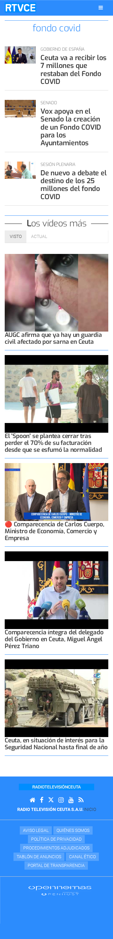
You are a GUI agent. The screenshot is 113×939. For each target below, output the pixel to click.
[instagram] (61, 800)
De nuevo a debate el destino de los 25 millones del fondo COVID (73, 184)
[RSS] (80, 800)
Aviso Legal (36, 830)
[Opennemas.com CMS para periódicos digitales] (60, 890)
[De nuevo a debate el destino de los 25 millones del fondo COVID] (20, 170)
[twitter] (51, 800)
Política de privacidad (56, 839)
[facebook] (41, 800)
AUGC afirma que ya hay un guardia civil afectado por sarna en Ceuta (53, 338)
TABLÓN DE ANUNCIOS (39, 856)
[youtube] (71, 800)
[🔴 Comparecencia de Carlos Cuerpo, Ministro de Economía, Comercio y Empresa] (56, 492)
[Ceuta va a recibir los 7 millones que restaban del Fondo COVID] (20, 55)
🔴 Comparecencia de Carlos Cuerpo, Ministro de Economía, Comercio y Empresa (54, 531)
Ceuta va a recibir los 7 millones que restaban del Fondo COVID (73, 69)
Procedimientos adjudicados (56, 847)
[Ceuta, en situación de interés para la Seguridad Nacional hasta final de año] (56, 698)
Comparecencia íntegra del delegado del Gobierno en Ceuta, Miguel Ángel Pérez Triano (54, 639)
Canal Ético (82, 856)
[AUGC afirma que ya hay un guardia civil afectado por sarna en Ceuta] (56, 293)
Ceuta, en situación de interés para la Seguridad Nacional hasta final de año (56, 743)
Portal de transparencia (56, 865)
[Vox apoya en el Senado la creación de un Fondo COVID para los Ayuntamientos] (20, 108)
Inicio (89, 809)
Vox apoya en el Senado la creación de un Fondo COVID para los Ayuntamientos (70, 127)
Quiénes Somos (72, 830)
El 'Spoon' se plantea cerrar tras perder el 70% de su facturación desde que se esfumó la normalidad (53, 443)
